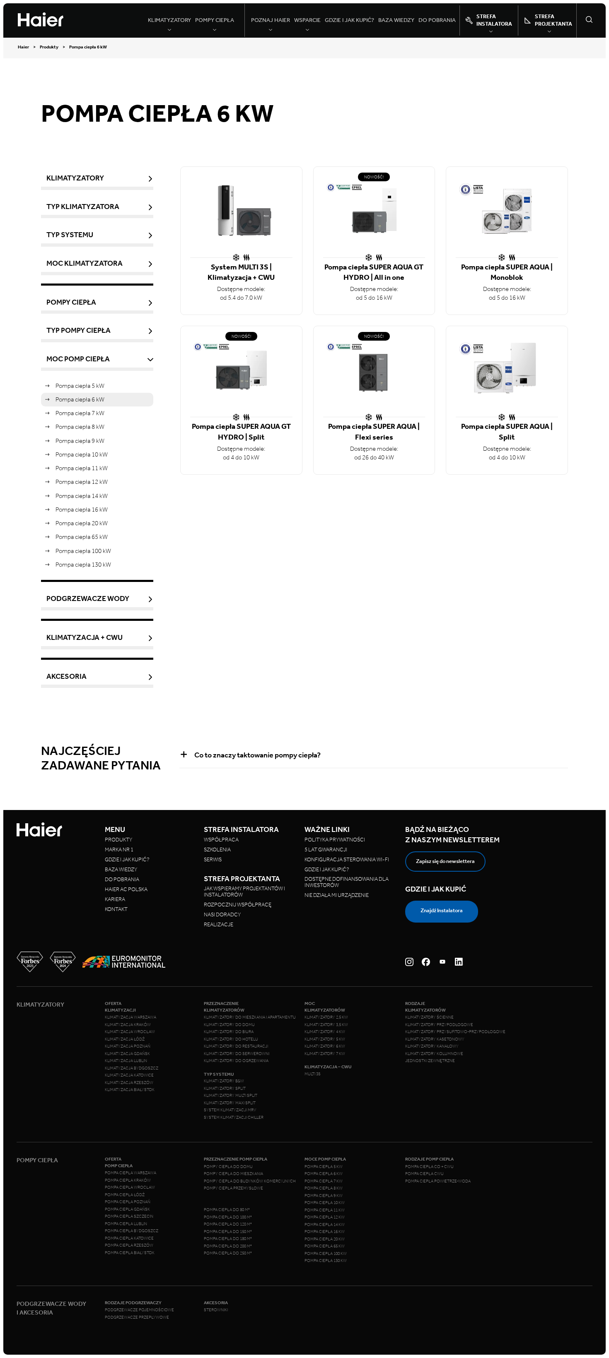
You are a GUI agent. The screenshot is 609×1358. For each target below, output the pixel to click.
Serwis (213, 859)
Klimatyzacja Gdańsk (127, 1053)
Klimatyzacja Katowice (129, 1075)
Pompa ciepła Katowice (129, 1238)
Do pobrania (437, 20)
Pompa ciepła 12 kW (82, 482)
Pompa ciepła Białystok (130, 1252)
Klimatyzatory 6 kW (324, 1046)
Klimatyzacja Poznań (127, 1046)
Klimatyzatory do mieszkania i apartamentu (250, 1017)
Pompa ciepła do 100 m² (228, 1217)
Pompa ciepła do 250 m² (228, 1253)
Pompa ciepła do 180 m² (228, 1238)
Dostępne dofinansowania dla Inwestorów (346, 882)
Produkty (49, 47)
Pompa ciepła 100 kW (83, 551)
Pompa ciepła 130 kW (83, 564)
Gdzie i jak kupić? (349, 20)
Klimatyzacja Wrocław (130, 1031)
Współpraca (221, 839)
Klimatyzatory (75, 178)
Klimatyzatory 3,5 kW (326, 1024)
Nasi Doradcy (222, 914)
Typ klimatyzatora (82, 206)
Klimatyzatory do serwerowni (236, 1053)
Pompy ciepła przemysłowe (233, 1188)
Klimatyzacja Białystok (130, 1089)
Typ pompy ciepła (78, 330)
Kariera (115, 899)
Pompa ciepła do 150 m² (228, 1231)
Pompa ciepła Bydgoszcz (131, 1230)
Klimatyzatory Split (225, 1088)
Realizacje (218, 924)
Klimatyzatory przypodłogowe (439, 1024)
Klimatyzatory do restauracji (236, 1046)
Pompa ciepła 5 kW (80, 385)
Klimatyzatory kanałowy (432, 1046)
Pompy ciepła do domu (228, 1166)
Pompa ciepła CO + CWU (429, 1166)
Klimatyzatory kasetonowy (434, 1039)
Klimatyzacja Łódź (125, 1039)
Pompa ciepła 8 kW (80, 426)
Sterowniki (216, 1310)
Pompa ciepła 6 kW (80, 399)
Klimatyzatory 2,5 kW (326, 1017)
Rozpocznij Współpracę (237, 904)
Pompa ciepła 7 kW (80, 413)
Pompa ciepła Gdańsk (127, 1209)
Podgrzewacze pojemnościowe (139, 1310)
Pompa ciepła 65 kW (82, 537)
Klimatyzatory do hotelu (231, 1039)
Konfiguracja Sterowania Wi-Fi (347, 859)
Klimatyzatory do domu (229, 1024)
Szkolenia (217, 849)
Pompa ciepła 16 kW (82, 509)
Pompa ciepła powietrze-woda (438, 1181)
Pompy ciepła (71, 302)
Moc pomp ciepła (78, 359)
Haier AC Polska (126, 889)
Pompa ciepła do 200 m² (228, 1246)
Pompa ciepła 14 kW (82, 496)
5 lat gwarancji (325, 849)
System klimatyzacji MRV (230, 1110)
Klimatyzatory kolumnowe (434, 1053)
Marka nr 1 (119, 849)
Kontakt (116, 909)
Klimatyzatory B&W (224, 1081)
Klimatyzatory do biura (229, 1031)
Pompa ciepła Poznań (127, 1201)
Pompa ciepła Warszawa (130, 1173)
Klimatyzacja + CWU (84, 637)
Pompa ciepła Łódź (125, 1194)
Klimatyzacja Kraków (128, 1024)
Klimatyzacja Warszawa (130, 1017)
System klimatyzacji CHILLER (233, 1117)
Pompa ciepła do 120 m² (228, 1224)
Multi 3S (312, 1074)
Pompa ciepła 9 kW (80, 441)
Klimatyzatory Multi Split (230, 1095)
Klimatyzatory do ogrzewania (236, 1060)
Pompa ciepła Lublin (126, 1223)
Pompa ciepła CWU (424, 1173)
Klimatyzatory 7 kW (324, 1053)
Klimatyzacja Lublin (126, 1060)
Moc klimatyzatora (84, 263)
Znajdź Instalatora (441, 910)
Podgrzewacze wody (87, 598)
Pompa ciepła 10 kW (82, 454)
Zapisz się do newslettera (445, 861)
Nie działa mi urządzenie (337, 895)
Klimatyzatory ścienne (429, 1017)
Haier (23, 47)
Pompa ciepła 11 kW (82, 468)
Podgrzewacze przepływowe (137, 1317)
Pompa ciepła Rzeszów (129, 1245)
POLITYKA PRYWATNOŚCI (334, 839)
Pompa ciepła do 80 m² (227, 1209)
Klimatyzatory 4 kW (324, 1031)
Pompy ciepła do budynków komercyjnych (250, 1181)
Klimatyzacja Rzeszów (129, 1082)
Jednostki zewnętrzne (430, 1060)
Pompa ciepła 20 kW (82, 523)
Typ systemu (69, 235)
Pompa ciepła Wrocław (130, 1187)
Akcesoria (66, 676)
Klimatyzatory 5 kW (324, 1039)
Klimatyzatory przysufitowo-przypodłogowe (455, 1031)
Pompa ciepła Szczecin (129, 1216)
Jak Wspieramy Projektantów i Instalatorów (244, 891)
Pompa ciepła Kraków (128, 1180)
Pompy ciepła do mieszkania (233, 1173)
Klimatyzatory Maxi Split (230, 1103)
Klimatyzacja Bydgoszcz (131, 1068)
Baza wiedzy (396, 20)
